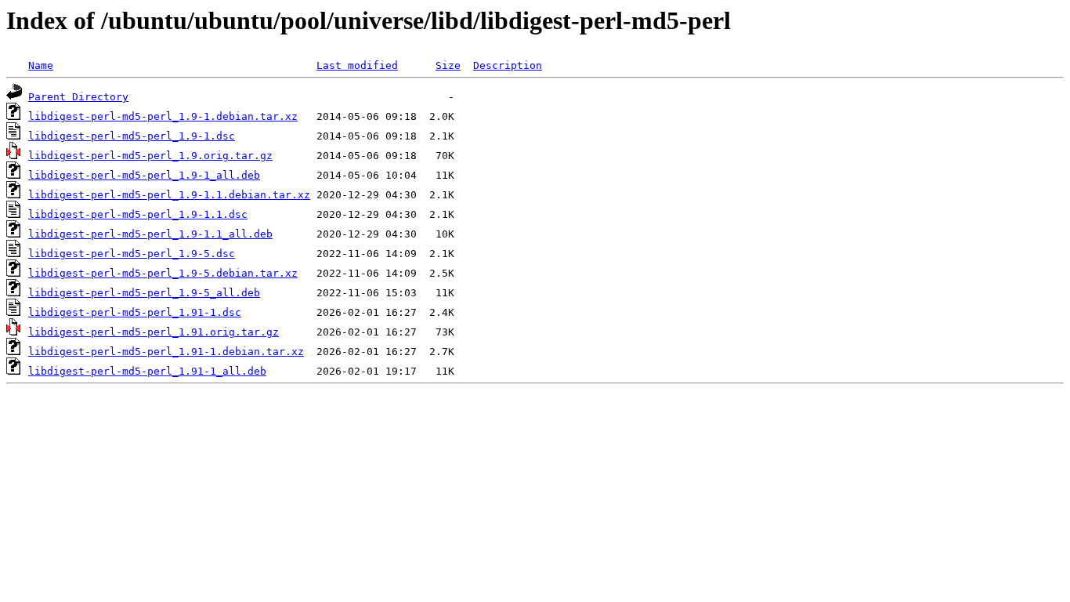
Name (40, 65)
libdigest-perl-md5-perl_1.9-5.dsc (131, 253)
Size (448, 65)
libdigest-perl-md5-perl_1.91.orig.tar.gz (153, 332)
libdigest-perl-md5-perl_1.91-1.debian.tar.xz (166, 351)
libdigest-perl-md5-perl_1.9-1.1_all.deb (150, 234)
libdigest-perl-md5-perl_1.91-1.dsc (134, 312)
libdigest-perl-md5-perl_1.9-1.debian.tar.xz (163, 116)
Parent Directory (78, 97)
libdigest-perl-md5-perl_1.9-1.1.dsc (138, 214)
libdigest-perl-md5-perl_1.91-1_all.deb (147, 371)
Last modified (357, 65)
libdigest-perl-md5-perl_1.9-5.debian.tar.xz (163, 273)
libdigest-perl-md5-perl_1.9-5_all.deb (144, 293)
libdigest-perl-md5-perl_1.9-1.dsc (131, 136)
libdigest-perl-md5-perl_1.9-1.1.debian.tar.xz (169, 195)
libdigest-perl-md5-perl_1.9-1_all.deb (144, 175)
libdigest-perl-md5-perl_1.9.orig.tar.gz (150, 155)
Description (507, 65)
